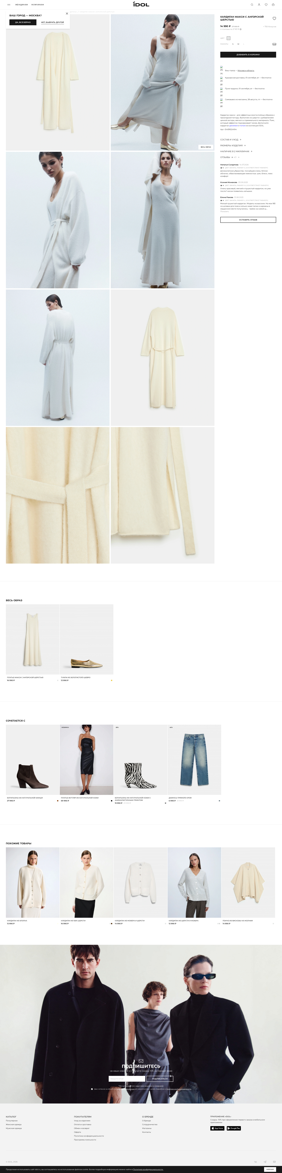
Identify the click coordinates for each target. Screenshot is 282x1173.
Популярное (11, 1121)
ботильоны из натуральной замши (25, 798)
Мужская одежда (14, 1128)
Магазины (146, 1128)
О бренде (146, 1121)
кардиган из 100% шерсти (73, 921)
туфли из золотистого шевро (75, 677)
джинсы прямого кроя (180, 798)
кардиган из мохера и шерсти (130, 921)
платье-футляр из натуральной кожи (80, 798)
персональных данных (126, 1089)
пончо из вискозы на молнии (238, 921)
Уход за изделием (82, 1121)
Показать (224, 211)
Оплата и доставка (82, 1124)
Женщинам (21, 5)
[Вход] (259, 5)
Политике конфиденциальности (178, 1089)
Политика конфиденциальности (89, 1136)
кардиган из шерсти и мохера (183, 921)
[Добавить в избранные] (56, 607)
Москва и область (246, 70)
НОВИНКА (65, 727)
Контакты (146, 1132)
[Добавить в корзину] (56, 672)
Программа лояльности (85, 1140)
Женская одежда (13, 1124)
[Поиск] (252, 5)
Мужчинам (37, 5)
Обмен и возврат (81, 1128)
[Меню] (9, 5)
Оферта (77, 1132)
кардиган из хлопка (17, 921)
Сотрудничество (149, 1124)
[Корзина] (273, 5)
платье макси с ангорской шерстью (25, 677)
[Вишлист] (266, 5)
